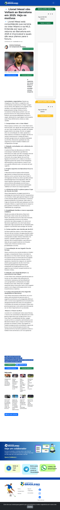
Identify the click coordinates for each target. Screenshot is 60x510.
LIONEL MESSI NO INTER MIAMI (12, 356)
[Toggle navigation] (53, 2)
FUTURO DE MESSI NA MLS (11, 359)
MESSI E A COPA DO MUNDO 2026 (13, 361)
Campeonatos (21, 491)
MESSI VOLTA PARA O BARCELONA (13, 358)
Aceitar (30, 507)
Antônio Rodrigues (15, 45)
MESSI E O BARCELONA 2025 (26, 359)
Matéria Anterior (11, 75)
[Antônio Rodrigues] (6, 47)
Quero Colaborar (10, 457)
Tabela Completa (45, 23)
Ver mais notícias (12, 414)
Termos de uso (40, 500)
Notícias (19, 493)
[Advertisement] (15, 89)
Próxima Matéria (26, 75)
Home (19, 488)
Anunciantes (30, 493)
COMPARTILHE (28, 48)
